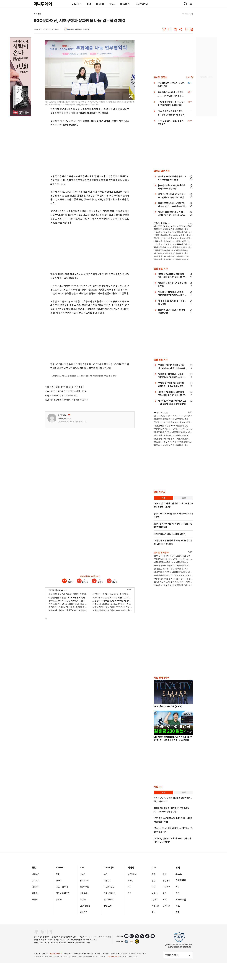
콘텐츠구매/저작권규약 (119, 953)
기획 (129, 893)
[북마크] (186, 29)
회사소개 (37, 953)
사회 (153, 887)
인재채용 (45, 953)
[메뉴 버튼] (190, 3)
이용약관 (90, 953)
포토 (177, 893)
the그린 (108, 905)
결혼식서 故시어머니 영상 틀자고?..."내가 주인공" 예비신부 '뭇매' (171, 95)
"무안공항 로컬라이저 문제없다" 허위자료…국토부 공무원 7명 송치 (171, 386)
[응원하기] (69, 415)
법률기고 (83, 912)
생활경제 (166, 880)
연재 (129, 887)
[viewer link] (130, 96)
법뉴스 (82, 874)
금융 (153, 874)
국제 (164, 899)
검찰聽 (83, 899)
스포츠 (179, 873)
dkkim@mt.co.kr (64, 419)
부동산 (154, 893)
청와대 (58, 880)
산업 (39, 14)
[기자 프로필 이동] (51, 418)
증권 (89, 4)
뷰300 (59, 899)
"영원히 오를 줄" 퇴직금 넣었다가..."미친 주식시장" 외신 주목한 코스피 (171, 368)
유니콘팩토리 (142, 4)
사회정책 (166, 887)
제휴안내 (106, 953)
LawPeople (85, 906)
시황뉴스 (35, 874)
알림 (178, 912)
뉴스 (105, 874)
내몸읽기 (107, 880)
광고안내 (98, 953)
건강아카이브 (109, 893)
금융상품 (35, 887)
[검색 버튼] (185, 3)
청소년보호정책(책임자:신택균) (75, 953)
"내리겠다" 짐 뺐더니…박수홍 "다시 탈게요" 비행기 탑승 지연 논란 (172, 295)
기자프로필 (181, 899)
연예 (178, 867)
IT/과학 (155, 899)
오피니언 (166, 906)
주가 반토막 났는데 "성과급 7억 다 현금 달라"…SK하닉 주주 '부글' (171, 206)
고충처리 (132, 953)
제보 (178, 905)
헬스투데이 (108, 899)
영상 (177, 887)
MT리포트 (76, 4)
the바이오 (125, 4)
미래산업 (155, 906)
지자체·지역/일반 (63, 893)
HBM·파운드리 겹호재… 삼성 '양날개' (170, 534)
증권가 (35, 899)
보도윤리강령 (141, 953)
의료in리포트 (109, 887)
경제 (164, 874)
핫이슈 (130, 880)
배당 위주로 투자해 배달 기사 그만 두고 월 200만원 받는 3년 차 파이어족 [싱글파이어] (173, 738)
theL (112, 4)
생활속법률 (84, 887)
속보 (153, 912)
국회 (58, 874)
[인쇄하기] (191, 29)
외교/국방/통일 (62, 887)
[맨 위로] (221, 952)
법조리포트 (84, 880)
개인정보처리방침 (55, 953)
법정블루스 (84, 893)
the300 (100, 4)
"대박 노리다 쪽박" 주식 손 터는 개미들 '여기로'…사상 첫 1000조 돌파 (172, 215)
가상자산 (35, 893)
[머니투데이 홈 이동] (43, 932)
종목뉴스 (35, 880)
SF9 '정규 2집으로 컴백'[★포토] (168, 706)
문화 (164, 893)
